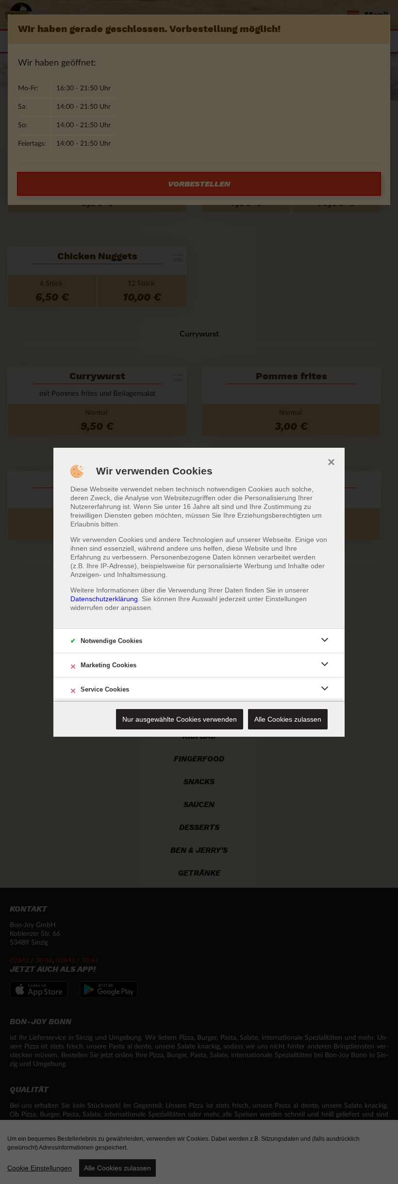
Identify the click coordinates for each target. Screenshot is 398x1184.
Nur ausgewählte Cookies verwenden (179, 719)
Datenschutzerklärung (104, 599)
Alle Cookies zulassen (287, 719)
